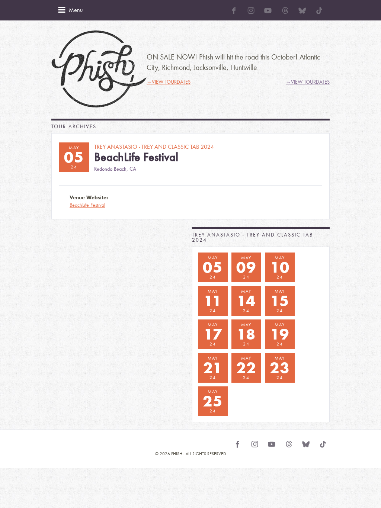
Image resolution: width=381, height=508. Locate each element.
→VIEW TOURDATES (168, 82)
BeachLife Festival (87, 205)
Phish (99, 68)
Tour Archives (73, 126)
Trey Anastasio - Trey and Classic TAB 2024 (252, 237)
